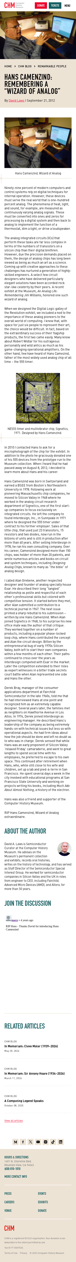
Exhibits (43, 1202)
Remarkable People (52, 66)
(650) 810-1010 (12, 1169)
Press (7, 1193)
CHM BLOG (25, 66)
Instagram (45, 1141)
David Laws (16, 100)
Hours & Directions (16, 1157)
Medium (15, 1141)
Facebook (23, 1141)
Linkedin (60, 1141)
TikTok (53, 1141)
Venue (7, 1210)
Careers (9, 1202)
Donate (41, 5)
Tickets (55, 5)
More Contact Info (15, 1176)
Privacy (23, 1252)
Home (8, 66)
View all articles (13, 1120)
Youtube (38, 1141)
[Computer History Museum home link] (14, 5)
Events (42, 1193)
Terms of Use (10, 1252)
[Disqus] (38, 958)
